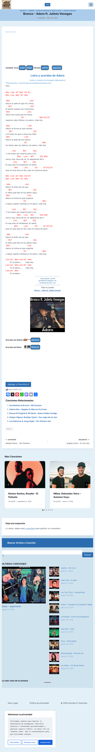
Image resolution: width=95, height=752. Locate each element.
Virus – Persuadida (68, 641)
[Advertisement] (47, 49)
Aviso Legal (13, 703)
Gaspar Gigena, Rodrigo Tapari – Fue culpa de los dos (33, 417)
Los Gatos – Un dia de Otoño (72, 665)
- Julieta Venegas (69, 10)
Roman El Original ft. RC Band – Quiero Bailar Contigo (33, 413)
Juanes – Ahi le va (68, 568)
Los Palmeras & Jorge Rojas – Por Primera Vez (30, 421)
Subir (22, 67)
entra (47, 4)
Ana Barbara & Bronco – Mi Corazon (25, 405)
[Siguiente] (87, 484)
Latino (45, 67)
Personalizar (14, 742)
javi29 (42, 18)
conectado (30, 528)
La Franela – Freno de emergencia (75, 617)
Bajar (29, 67)
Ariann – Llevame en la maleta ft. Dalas (76, 604)
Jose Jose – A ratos (69, 580)
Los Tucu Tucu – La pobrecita (73, 592)
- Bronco (22, 10)
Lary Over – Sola (67, 629)
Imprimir (57, 67)
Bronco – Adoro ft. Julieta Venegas (47, 290)
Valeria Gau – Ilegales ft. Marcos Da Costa (28, 409)
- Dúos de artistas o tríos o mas (48, 10)
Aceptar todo (45, 742)
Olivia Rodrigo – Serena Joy (72, 653)
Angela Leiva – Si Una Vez (78, 441)
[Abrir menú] (91, 5)
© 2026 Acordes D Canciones (74, 703)
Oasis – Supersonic (11, 606)
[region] (30, 729)
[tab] (42, 510)
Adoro (9, 429)
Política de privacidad (39, 703)
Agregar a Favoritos (18, 384)
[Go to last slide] (8, 484)
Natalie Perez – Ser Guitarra (18, 441)
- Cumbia (30, 10)
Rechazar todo (29, 742)
